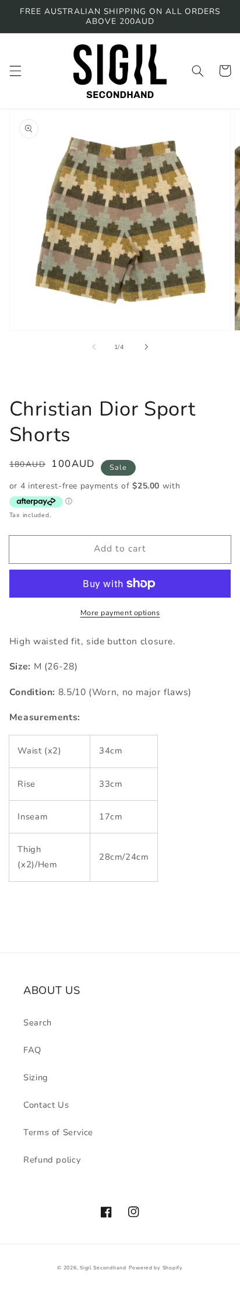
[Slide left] (94, 347)
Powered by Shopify (156, 1267)
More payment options (120, 612)
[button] (15, 70)
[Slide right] (146, 347)
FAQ (32, 1050)
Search (37, 1022)
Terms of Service (58, 1132)
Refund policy (52, 1160)
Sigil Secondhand (103, 1267)
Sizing (35, 1077)
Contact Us (46, 1105)
